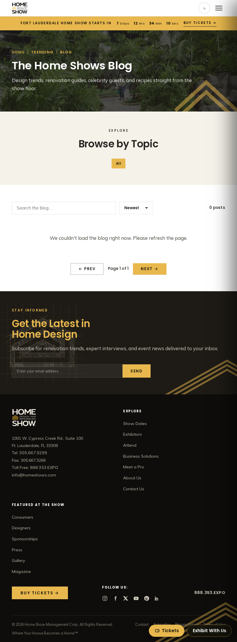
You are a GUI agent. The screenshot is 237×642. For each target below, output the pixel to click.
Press (17, 549)
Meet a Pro (133, 467)
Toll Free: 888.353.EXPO (35, 467)
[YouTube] (136, 598)
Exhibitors (132, 434)
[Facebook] (115, 598)
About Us (132, 477)
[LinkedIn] (157, 598)
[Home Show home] (20, 8)
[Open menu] (218, 8)
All (118, 163)
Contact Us (133, 488)
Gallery (18, 560)
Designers (21, 527)
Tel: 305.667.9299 (29, 452)
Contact (142, 624)
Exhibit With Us (209, 631)
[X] (126, 598)
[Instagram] (105, 598)
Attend (129, 445)
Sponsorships (25, 538)
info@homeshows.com (34, 475)
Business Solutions (141, 456)
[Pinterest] (146, 598)
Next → (149, 269)
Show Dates (135, 423)
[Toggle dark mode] (204, 8)
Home (18, 52)
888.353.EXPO (209, 592)
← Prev (87, 269)
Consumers (22, 517)
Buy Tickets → (200, 23)
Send (136, 371)
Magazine (21, 571)
